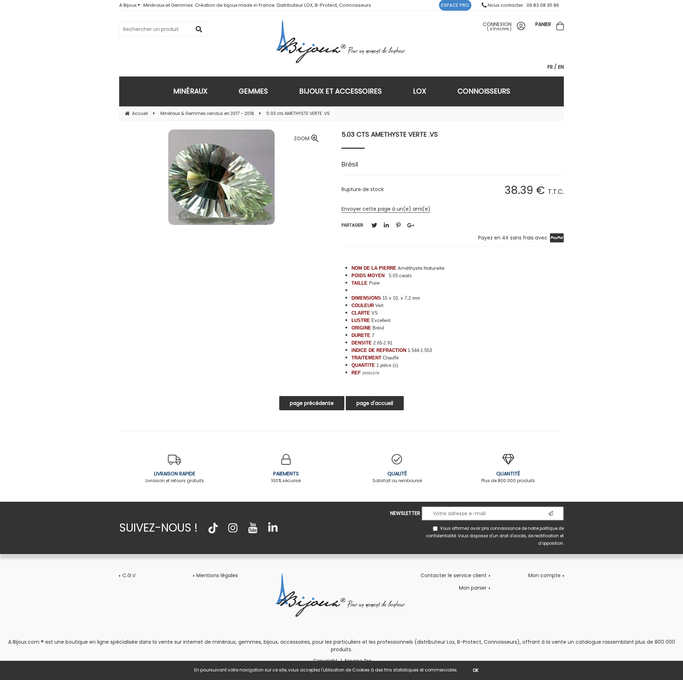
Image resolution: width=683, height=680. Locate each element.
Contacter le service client (453, 575)
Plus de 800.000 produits (508, 477)
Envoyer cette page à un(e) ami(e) (386, 208)
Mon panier (473, 587)
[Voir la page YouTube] (253, 527)
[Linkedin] (386, 225)
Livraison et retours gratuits (174, 477)
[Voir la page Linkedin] (272, 527)
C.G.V (129, 575)
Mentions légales (217, 575)
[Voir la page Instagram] (233, 527)
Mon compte (544, 575)
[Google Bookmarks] (410, 225)
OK (475, 670)
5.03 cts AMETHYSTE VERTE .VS (390, 134)
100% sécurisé (286, 477)
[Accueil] (342, 40)
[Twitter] (374, 225)
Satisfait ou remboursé (397, 477)
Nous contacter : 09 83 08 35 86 (523, 5)
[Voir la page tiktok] (213, 528)
